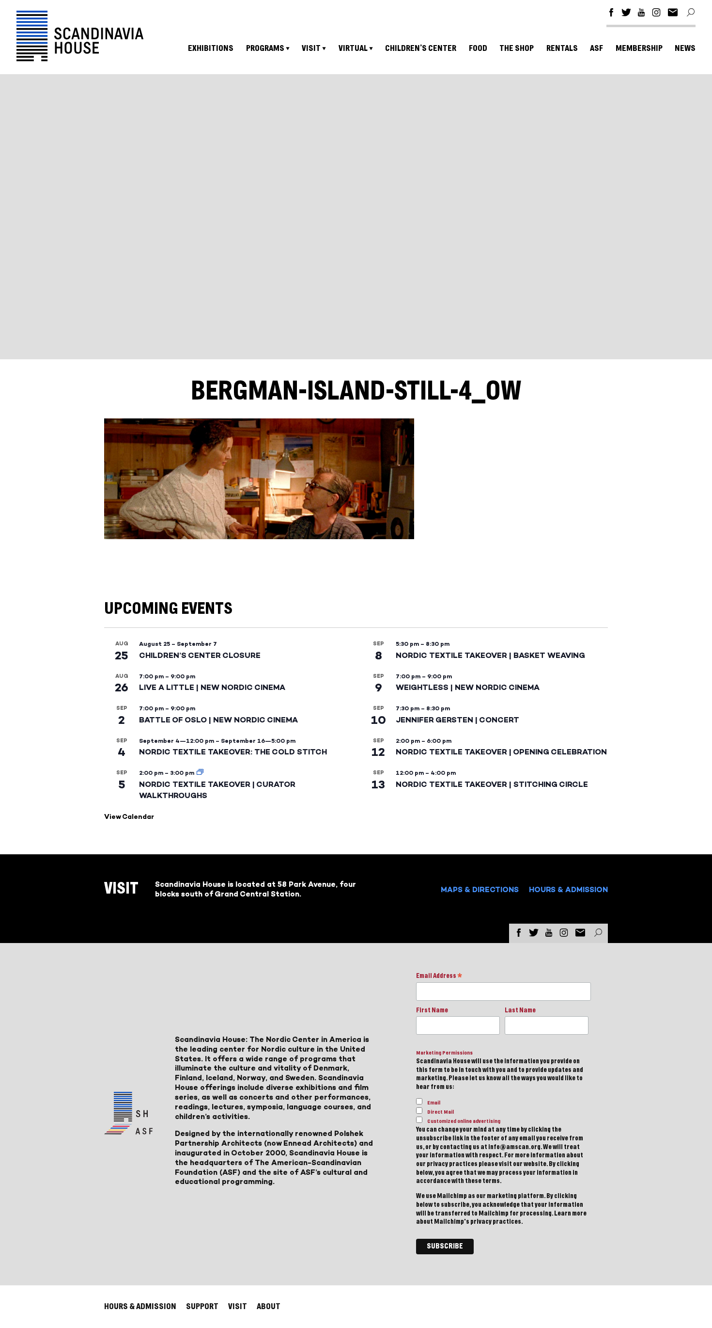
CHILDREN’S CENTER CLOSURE (200, 655)
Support (202, 1306)
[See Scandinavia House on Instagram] (656, 14)
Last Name (520, 1010)
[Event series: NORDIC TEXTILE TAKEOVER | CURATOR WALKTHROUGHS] (200, 772)
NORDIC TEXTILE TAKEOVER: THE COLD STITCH (233, 751)
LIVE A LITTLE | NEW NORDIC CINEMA (212, 687)
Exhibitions (210, 48)
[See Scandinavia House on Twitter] (626, 14)
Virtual (353, 48)
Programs (265, 48)
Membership (639, 48)
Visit (311, 48)
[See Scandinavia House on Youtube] (641, 14)
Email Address (439, 977)
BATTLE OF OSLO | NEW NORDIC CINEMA (218, 719)
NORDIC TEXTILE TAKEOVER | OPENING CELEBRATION (501, 751)
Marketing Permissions (444, 1053)
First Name (432, 1010)
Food (478, 48)
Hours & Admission (568, 889)
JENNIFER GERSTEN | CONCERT (457, 719)
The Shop (516, 48)
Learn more (570, 1213)
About (268, 1306)
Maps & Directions (480, 889)
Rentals (562, 48)
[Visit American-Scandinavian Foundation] (128, 1130)
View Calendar (129, 817)
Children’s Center (420, 48)
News (685, 48)
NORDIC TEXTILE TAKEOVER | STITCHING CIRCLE (492, 784)
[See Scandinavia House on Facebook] (611, 14)
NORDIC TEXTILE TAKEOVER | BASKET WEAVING (490, 655)
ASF (596, 48)
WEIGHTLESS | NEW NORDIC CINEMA (468, 687)
